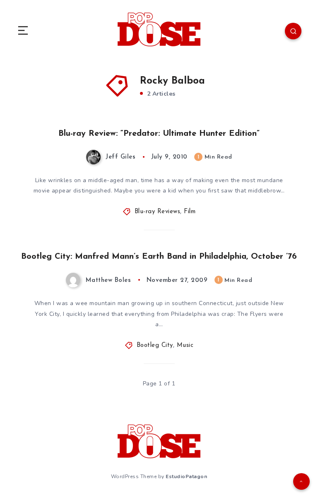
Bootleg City (155, 345)
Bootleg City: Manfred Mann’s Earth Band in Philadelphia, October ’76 (159, 257)
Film (189, 212)
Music (185, 345)
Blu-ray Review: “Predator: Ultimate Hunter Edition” (159, 134)
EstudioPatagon (186, 476)
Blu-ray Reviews (158, 212)
